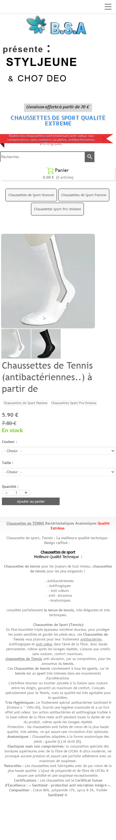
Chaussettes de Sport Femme (83, 194)
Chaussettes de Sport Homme (31, 194)
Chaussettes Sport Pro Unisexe (57, 208)
